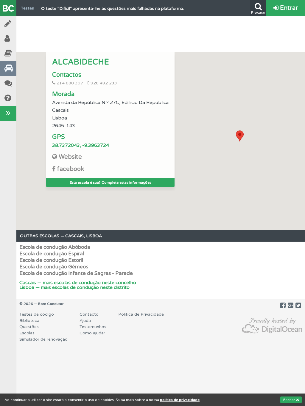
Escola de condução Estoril (51, 260)
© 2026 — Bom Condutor (41, 304)
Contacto (89, 314)
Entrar (288, 8)
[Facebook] (283, 305)
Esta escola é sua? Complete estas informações (110, 182)
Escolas (23, 68)
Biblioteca (23, 53)
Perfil (23, 38)
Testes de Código (23, 23)
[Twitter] (298, 305)
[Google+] (290, 305)
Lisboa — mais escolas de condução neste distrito (74, 287)
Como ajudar (92, 333)
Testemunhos (23, 83)
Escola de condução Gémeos (53, 267)
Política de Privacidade (141, 314)
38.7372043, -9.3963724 (80, 145)
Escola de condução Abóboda (54, 247)
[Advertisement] (160, 32)
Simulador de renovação (43, 339)
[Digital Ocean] (272, 326)
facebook (70, 169)
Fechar (289, 400)
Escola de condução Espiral (51, 254)
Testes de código (36, 314)
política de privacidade (180, 400)
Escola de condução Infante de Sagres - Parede (76, 273)
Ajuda (23, 98)
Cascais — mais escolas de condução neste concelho (77, 282)
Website (70, 156)
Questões (29, 326)
